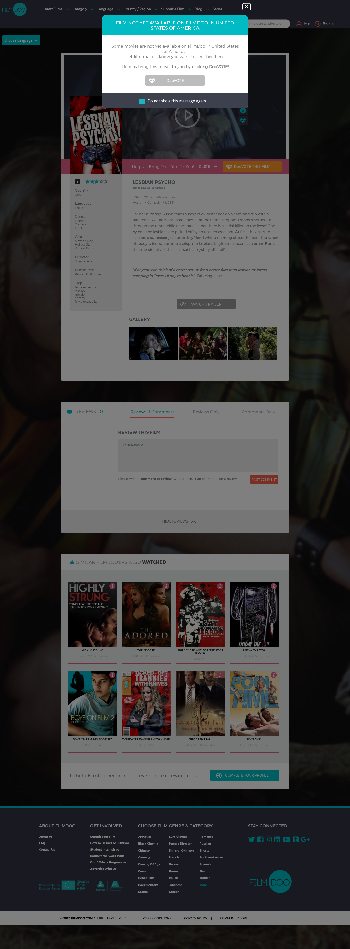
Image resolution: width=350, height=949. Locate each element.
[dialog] (175, 474)
